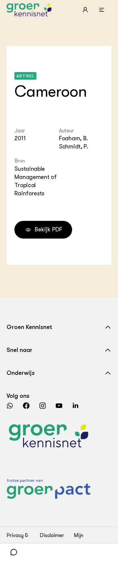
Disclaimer (52, 535)
